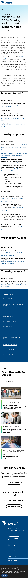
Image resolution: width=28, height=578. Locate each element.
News (6, 9)
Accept (4, 575)
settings (22, 571)
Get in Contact (14, 483)
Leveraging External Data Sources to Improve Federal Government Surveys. (14, 209)
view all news (7, 382)
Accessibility (13, 556)
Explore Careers (14, 506)
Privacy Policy (13, 561)
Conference (7, 14)
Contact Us (14, 538)
